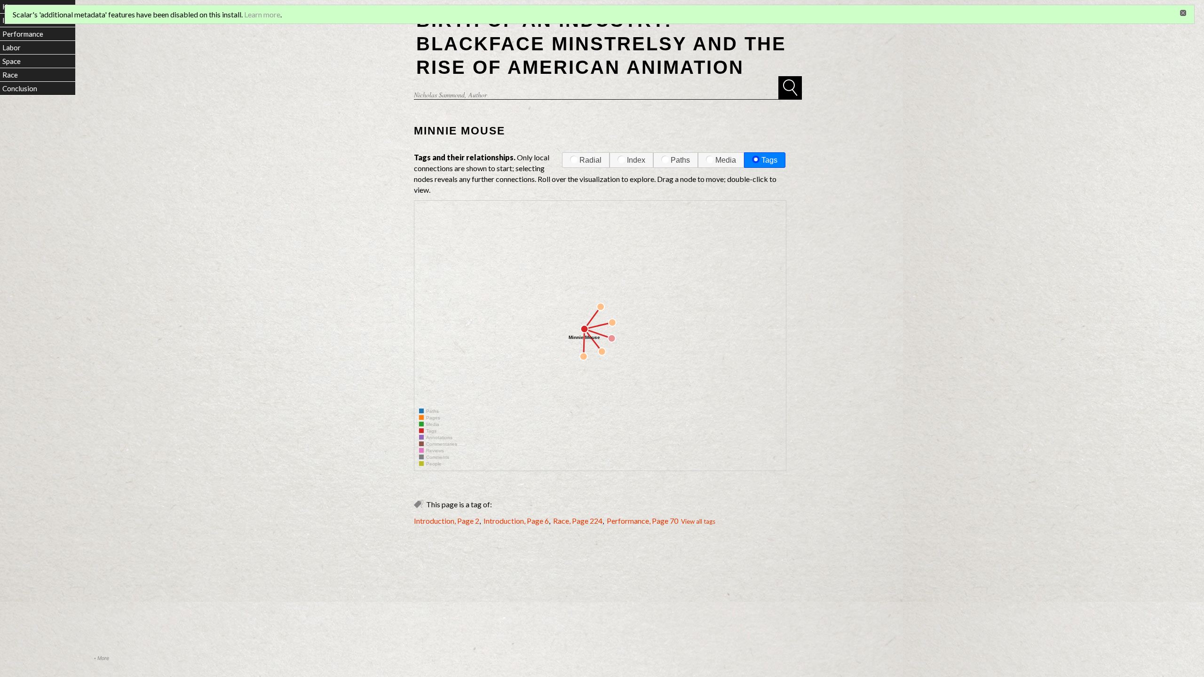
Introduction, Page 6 (516, 520)
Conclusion (19, 88)
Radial (590, 160)
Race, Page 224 (577, 520)
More (103, 658)
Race (10, 75)
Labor (11, 47)
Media (725, 160)
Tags (769, 160)
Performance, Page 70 (642, 520)
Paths (680, 160)
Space (11, 61)
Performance (22, 34)
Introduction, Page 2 (446, 520)
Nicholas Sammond (439, 94)
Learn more (262, 14)
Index (636, 160)
